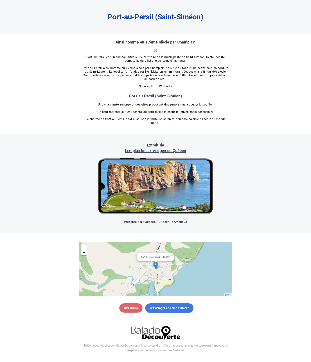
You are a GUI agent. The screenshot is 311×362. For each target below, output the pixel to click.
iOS (165, 345)
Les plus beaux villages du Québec (155, 150)
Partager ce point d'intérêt (171, 308)
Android (153, 345)
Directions (131, 308)
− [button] (84, 252)
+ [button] (84, 247)
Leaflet (228, 294)
